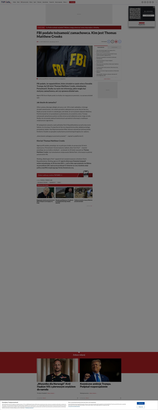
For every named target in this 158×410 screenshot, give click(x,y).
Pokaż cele (141, 406)
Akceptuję (141, 403)
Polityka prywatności (29, 407)
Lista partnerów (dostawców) (74, 406)
